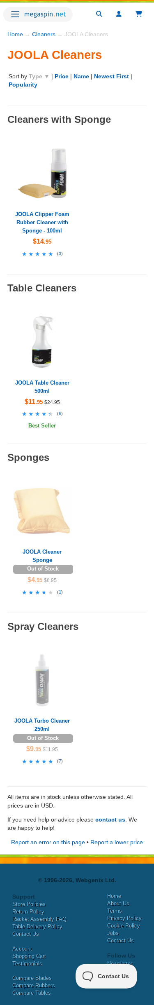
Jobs (113, 933)
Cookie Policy (123, 926)
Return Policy (28, 912)
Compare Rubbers (33, 985)
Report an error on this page (48, 842)
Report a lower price (116, 842)
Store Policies (29, 904)
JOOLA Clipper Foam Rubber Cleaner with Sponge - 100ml (42, 222)
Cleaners (43, 34)
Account (22, 949)
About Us (118, 903)
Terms (114, 911)
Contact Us (25, 934)
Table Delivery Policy (37, 926)
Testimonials (27, 963)
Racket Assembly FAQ (39, 919)
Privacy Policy (124, 918)
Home (15, 34)
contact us (110, 819)
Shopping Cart (29, 956)
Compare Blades (32, 978)
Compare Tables (31, 993)
